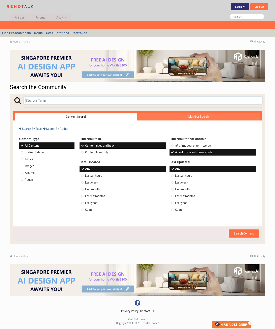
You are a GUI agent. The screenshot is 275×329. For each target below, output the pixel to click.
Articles (20, 17)
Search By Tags (31, 128)
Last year (91, 202)
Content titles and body (100, 145)
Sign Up (259, 6)
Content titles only (96, 152)
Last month (92, 189)
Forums (40, 17)
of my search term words (193, 145)
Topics (29, 159)
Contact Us (147, 311)
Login (239, 6)
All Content (32, 145)
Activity (61, 17)
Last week (91, 182)
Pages (29, 179)
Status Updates (34, 152)
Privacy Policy (130, 311)
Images (29, 166)
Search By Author (56, 128)
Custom (90, 209)
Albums (30, 172)
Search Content (244, 233)
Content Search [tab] (76, 116)
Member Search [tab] (198, 116)
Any (87, 168)
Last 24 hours (93, 175)
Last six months (95, 196)
